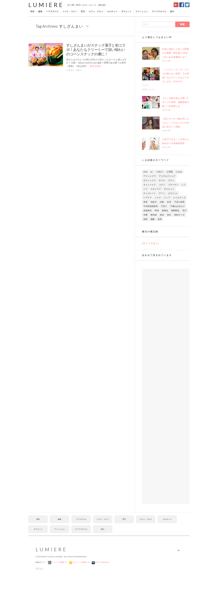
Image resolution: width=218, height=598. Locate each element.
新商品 (165, 210)
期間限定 (175, 210)
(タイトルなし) (150, 243)
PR (152, 171)
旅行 (172, 11)
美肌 (145, 219)
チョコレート (149, 193)
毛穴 (184, 210)
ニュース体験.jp (59, 562)
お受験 (170, 171)
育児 (83, 11)
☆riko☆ (160, 171)
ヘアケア (147, 197)
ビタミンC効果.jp (80, 562)
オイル (162, 180)
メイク (158, 197)
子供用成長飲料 (150, 206)
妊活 (169, 202)
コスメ (162, 184)
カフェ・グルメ (96, 11)
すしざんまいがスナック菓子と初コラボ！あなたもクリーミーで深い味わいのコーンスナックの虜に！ (95, 49)
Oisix (145, 171)
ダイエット (126, 11)
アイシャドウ (149, 176)
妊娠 (162, 202)
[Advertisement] (166, 386)
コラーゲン (173, 184)
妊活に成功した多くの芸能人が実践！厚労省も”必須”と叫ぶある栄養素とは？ (175, 53)
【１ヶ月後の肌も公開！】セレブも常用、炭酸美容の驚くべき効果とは (175, 102)
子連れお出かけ (177, 206)
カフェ (171, 180)
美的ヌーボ (179, 214)
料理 (157, 210)
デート (162, 193)
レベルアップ (179, 197)
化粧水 (153, 202)
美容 (32, 11)
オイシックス (149, 180)
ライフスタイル (159, 11)
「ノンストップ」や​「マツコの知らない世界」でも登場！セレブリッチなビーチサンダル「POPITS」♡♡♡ (165, 77)
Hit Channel (102, 562)
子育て (164, 206)
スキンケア (155, 189)
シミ (183, 184)
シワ (145, 189)
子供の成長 (179, 202)
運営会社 (39, 568)
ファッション (141, 11)
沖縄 (145, 214)
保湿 (145, 202)
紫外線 (153, 214)
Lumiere (46, 4)
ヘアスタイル (52, 11)
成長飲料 (147, 210)
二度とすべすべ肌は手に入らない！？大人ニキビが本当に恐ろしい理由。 (175, 122)
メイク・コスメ (69, 11)
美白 (169, 214)
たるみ (179, 171)
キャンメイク (149, 184)
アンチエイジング (167, 176)
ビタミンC (172, 193)
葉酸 (152, 219)
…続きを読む (95, 66)
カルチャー (112, 11)
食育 (160, 219)
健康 (40, 11)
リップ (167, 197)
